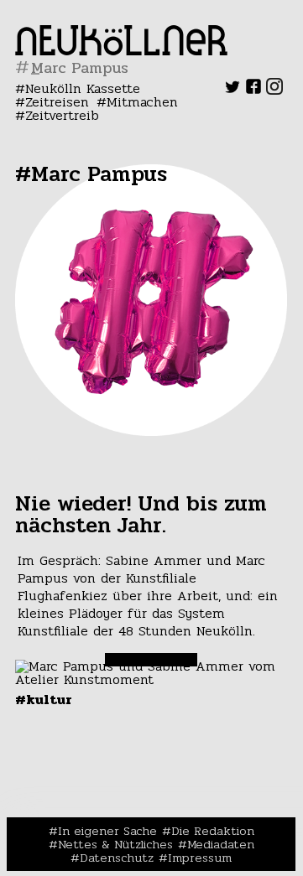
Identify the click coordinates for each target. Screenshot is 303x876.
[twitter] (232, 90)
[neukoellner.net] (121, 50)
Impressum (200, 857)
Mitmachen (142, 101)
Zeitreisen (57, 101)
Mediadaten (220, 844)
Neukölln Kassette (82, 88)
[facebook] (253, 90)
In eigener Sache (107, 831)
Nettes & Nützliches (115, 844)
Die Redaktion (212, 831)
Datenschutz (117, 857)
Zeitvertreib (62, 115)
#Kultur (43, 699)
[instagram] (274, 90)
